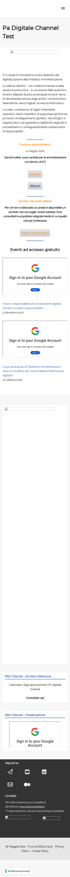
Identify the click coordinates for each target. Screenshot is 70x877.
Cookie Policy (40, 851)
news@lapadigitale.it (32, 806)
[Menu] (63, 8)
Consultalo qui (35, 697)
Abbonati (35, 186)
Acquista (35, 174)
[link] (32, 806)
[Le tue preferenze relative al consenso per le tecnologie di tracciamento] (18, 871)
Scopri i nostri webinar (35, 233)
